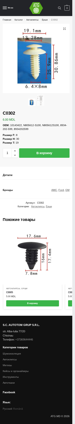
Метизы (7, 365)
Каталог (19, 20)
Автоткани (9, 382)
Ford (61, 190)
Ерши (45, 20)
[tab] (36, 175)
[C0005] (32, 255)
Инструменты (11, 376)
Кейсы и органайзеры (16, 371)
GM (67, 190)
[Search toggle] (59, 8)
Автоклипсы (32, 20)
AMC (54, 190)
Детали (7, 175)
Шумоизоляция (12, 353)
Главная (7, 20)
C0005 (9, 292)
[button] (15, 150)
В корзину (44, 153)
